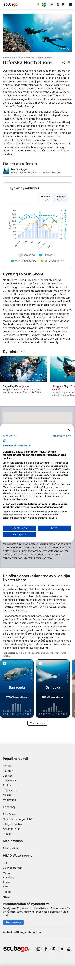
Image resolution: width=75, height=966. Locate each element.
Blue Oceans (10, 814)
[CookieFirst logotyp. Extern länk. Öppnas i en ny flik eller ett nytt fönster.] (4, 440)
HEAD (6, 896)
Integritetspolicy (12, 824)
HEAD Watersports (17, 855)
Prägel (7, 833)
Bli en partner (11, 848)
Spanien (8, 775)
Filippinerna (10, 790)
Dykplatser (12, 352)
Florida (7, 785)
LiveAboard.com (12, 867)
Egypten (8, 770)
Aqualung (8, 877)
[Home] (11, 5)
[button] (10, 436)
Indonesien (9, 780)
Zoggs (7, 891)
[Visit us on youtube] (69, 949)
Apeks (6, 882)
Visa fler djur (37, 723)
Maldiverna (9, 799)
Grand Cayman (44, 57)
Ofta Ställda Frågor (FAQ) (18, 819)
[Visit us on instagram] (38, 949)
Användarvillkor (12, 828)
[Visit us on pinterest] (53, 949)
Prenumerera (13, 922)
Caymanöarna (26, 57)
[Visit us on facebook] (46, 949)
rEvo (5, 886)
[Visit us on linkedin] (61, 949)
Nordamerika (10, 57)
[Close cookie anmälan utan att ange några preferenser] (69, 430)
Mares (6, 872)
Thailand (8, 765)
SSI (5, 862)
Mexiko (7, 794)
